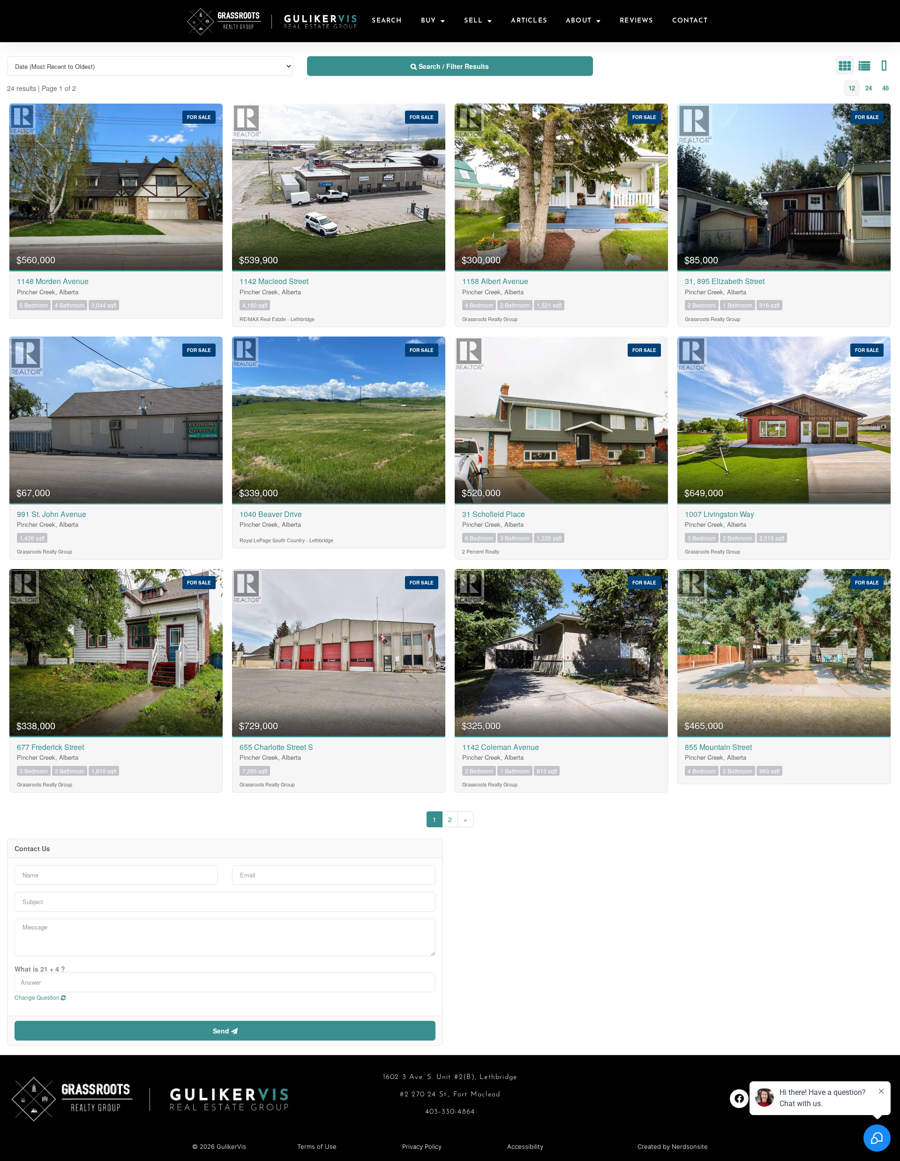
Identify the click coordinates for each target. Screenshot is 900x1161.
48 (885, 87)
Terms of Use (317, 1146)
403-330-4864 (450, 1112)
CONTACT (690, 20)
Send (222, 1030)
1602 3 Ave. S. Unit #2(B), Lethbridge (450, 1077)
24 (868, 87)
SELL (473, 20)
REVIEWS (636, 20)
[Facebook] (739, 1098)
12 (851, 87)
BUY (428, 20)
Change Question (38, 997)
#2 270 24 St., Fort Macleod (450, 1094)
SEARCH (387, 20)
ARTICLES (529, 20)
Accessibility (525, 1146)
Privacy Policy (422, 1146)
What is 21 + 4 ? (40, 969)
